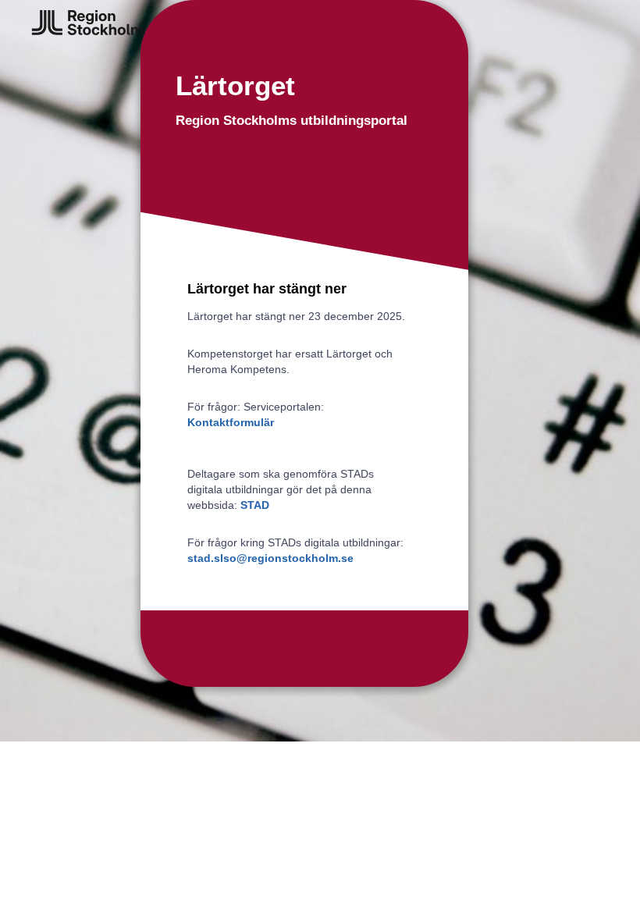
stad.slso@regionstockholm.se (270, 558)
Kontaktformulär (230, 422)
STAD (254, 505)
